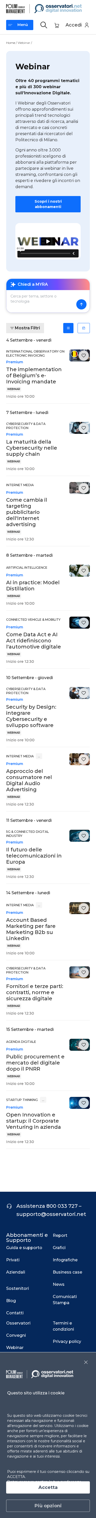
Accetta (48, 1487)
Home (10, 43)
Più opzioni (48, 1506)
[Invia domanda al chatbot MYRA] (81, 304)
